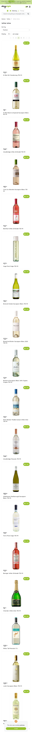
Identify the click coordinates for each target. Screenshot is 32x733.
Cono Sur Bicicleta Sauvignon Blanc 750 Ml (15, 190)
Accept (16, 728)
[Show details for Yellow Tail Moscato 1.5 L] (16, 631)
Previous (10, 38)
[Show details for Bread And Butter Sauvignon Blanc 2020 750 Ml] (16, 324)
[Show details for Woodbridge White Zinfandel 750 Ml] (16, 134)
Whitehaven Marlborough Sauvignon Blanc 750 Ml (14, 497)
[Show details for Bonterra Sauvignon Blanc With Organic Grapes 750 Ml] (16, 363)
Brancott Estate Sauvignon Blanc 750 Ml (15, 304)
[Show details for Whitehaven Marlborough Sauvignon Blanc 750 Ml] (16, 479)
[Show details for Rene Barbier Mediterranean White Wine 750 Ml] (16, 402)
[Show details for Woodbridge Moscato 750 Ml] (16, 441)
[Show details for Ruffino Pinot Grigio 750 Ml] (16, 706)
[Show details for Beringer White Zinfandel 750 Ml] (16, 555)
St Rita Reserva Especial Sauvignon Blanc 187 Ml (16, 113)
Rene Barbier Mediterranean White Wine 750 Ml (15, 420)
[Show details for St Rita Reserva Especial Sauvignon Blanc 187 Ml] (16, 95)
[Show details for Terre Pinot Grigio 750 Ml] (16, 518)
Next (26, 38)
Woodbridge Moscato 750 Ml (12, 459)
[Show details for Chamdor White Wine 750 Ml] (16, 593)
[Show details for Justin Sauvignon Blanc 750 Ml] (16, 668)
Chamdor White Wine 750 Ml (12, 611)
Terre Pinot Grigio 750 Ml (10, 535)
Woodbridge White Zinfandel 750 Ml (14, 152)
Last (29, 38)
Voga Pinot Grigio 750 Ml (10, 266)
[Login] (7, 11)
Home (3, 19)
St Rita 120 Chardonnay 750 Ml (12, 75)
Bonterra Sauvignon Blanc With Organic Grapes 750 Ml (15, 381)
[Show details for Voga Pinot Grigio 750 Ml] (16, 248)
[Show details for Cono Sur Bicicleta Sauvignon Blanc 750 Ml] (16, 172)
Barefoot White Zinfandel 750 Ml (13, 228)
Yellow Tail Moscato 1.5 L (10, 648)
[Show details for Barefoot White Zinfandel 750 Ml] (16, 211)
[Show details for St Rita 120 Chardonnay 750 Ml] (16, 57)
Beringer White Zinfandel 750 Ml (13, 573)
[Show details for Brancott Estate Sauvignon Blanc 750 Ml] (16, 286)
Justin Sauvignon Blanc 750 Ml (12, 686)
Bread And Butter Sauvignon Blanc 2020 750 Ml (15, 342)
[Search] (28, 14)
